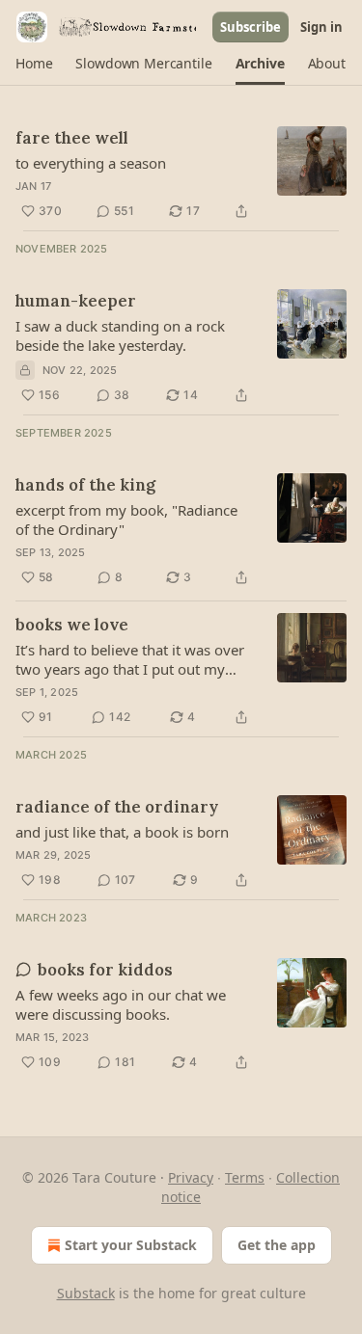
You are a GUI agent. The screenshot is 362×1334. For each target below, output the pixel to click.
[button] (34, 63)
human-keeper (75, 300)
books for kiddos (105, 969)
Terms (245, 1177)
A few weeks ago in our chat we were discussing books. (120, 1004)
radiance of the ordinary (116, 806)
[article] (181, 174)
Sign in (321, 27)
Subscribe (250, 27)
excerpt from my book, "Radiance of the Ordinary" (126, 519)
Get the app (276, 1245)
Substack (86, 1293)
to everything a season (90, 163)
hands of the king (85, 484)
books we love (71, 624)
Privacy (190, 1177)
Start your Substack (131, 1245)
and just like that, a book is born (122, 831)
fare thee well (71, 137)
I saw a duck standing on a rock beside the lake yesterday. (120, 335)
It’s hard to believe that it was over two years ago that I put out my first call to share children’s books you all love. (129, 659)
